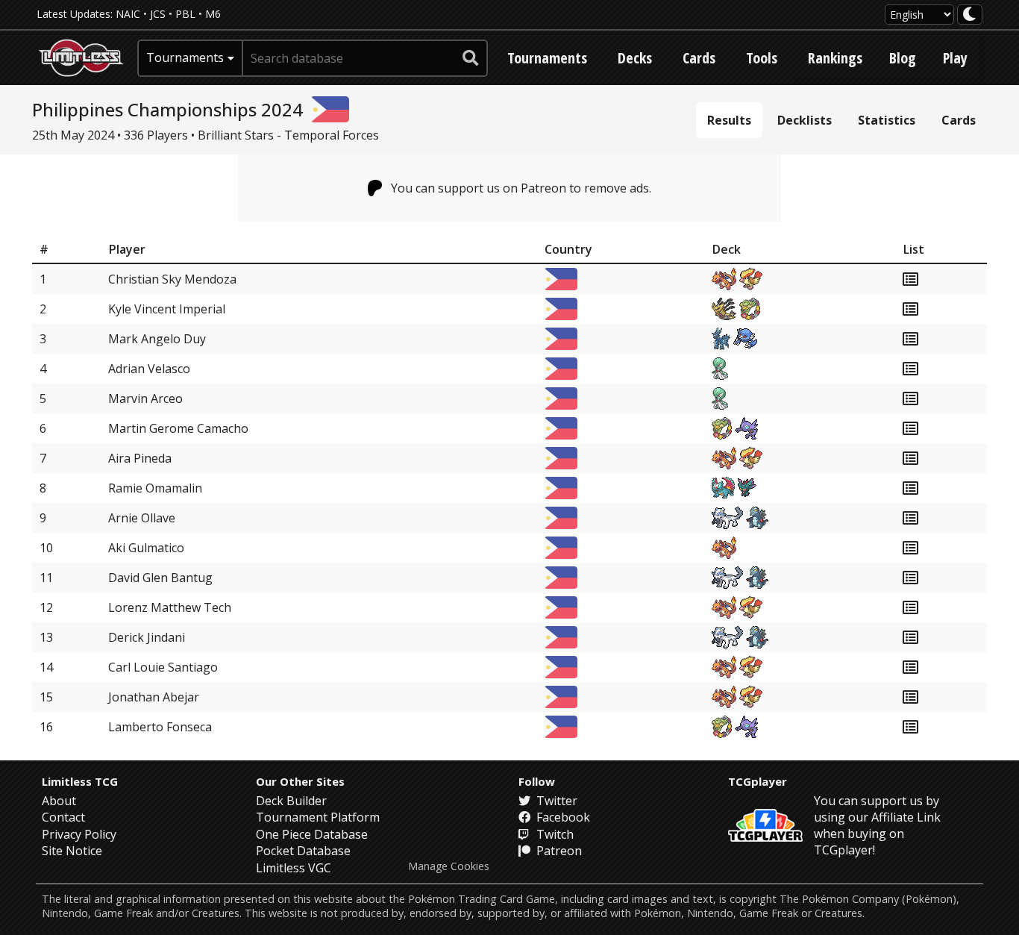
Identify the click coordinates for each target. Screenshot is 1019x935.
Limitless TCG (80, 781)
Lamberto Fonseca (160, 727)
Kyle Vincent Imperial (166, 309)
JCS (158, 14)
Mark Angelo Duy (157, 339)
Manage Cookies (448, 866)
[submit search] (470, 58)
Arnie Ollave (141, 518)
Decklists (804, 120)
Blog (902, 58)
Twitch (553, 834)
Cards (699, 58)
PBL (185, 14)
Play (955, 58)
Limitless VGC (293, 868)
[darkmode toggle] (969, 14)
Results (729, 120)
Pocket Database (303, 850)
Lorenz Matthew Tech (169, 607)
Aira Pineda (140, 458)
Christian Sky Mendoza (172, 279)
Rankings (835, 58)
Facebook (561, 817)
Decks (635, 58)
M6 (213, 14)
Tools (761, 58)
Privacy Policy (79, 834)
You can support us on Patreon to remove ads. (521, 188)
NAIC (128, 14)
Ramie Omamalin (155, 488)
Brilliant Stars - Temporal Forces (288, 135)
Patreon (557, 850)
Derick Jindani (146, 637)
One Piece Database (312, 834)
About (59, 800)
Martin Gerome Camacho (178, 428)
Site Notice (72, 850)
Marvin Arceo (145, 398)
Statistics (886, 120)
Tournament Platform (318, 817)
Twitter (555, 800)
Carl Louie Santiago (163, 667)
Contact (63, 817)
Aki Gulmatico (146, 548)
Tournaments (547, 58)
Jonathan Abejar (153, 697)
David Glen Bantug (160, 577)
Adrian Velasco (149, 368)
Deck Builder (291, 800)
